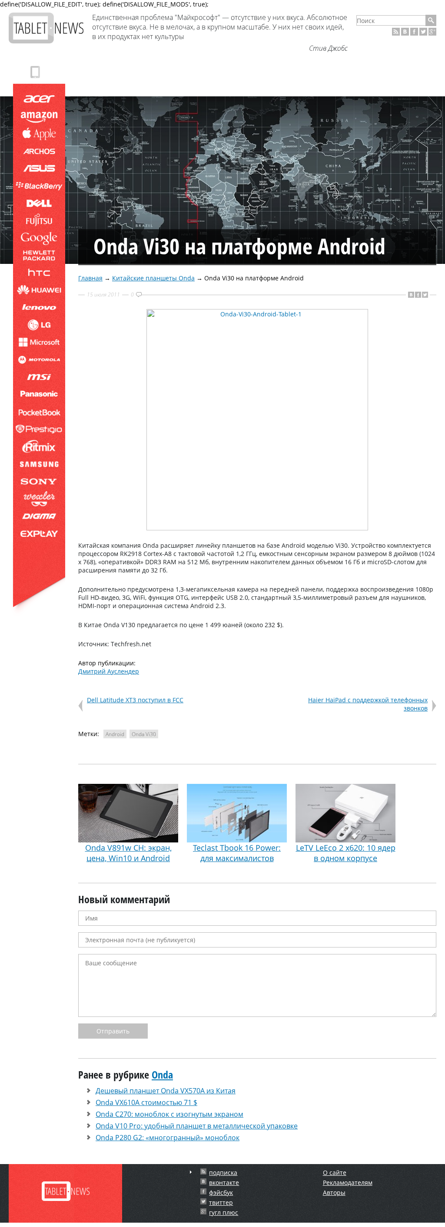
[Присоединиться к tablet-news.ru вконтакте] (405, 32)
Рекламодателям (347, 1182)
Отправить (113, 1031)
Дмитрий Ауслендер (108, 671)
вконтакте (224, 1182)
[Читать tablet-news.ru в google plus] (432, 32)
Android (115, 734)
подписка (223, 1172)
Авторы (334, 1192)
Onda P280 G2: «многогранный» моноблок (167, 1137)
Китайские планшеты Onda (153, 278)
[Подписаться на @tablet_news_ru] (423, 32)
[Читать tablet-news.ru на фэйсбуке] (414, 32)
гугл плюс (223, 1212)
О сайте (334, 1172)
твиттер (221, 1202)
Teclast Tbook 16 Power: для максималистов (237, 852)
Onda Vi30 (144, 734)
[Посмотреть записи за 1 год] (191, 1172)
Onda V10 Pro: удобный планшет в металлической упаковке (197, 1126)
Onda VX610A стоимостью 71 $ (146, 1102)
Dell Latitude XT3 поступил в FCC (135, 700)
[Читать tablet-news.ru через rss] (396, 32)
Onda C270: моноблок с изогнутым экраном (169, 1114)
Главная (90, 278)
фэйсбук (221, 1192)
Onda (162, 1074)
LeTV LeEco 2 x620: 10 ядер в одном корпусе (345, 852)
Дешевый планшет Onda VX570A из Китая (166, 1090)
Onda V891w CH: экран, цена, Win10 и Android (128, 852)
